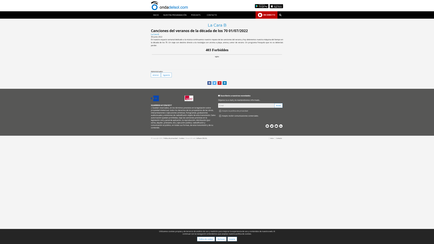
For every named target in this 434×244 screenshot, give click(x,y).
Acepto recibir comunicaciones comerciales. (240, 116)
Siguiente (166, 75)
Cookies (181, 138)
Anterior (156, 75)
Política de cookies (206, 239)
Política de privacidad (171, 138)
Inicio (272, 138)
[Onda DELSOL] (170, 9)
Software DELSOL (201, 138)
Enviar (278, 106)
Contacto (279, 138)
